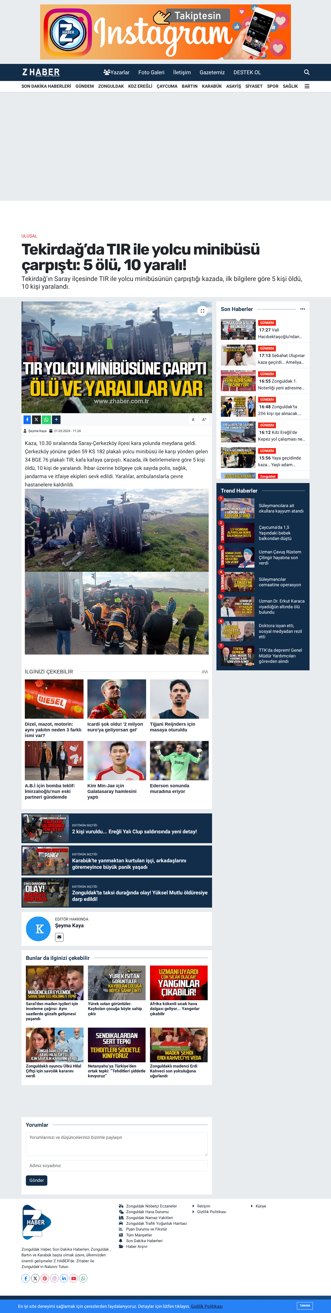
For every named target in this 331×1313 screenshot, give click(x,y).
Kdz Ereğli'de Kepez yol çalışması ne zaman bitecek (280, 436)
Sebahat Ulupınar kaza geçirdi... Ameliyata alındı (281, 359)
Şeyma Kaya (37, 431)
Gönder (36, 1180)
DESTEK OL (247, 72)
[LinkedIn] (64, 1278)
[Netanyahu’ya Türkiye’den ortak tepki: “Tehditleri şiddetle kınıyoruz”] (117, 1044)
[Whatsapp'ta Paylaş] (46, 420)
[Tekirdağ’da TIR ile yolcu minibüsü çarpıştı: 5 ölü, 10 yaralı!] (116, 357)
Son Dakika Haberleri (144, 1240)
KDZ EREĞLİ (140, 86)
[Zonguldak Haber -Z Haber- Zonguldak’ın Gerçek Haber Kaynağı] (40, 72)
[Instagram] (54, 1278)
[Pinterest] (45, 1278)
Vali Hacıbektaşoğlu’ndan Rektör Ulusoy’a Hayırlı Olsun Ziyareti (280, 333)
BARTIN (190, 86)
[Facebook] (25, 1278)
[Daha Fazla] (56, 420)
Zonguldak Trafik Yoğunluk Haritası (156, 1223)
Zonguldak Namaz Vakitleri (149, 1217)
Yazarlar (120, 72)
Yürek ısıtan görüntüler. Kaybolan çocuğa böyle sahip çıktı (115, 1008)
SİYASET (254, 86)
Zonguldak (268, 476)
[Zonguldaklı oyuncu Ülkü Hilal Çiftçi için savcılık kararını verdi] (55, 1044)
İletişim (182, 72)
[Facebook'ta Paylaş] (27, 420)
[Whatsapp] (83, 1278)
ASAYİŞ (233, 86)
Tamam (305, 1305)
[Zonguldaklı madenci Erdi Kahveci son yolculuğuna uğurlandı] (179, 1044)
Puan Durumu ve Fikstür (146, 1229)
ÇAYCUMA (167, 86)
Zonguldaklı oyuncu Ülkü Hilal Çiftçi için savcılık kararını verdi (53, 1071)
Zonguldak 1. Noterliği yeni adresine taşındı (280, 385)
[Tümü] (302, 308)
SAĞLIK (290, 86)
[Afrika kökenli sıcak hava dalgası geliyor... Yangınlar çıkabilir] (179, 982)
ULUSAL (29, 236)
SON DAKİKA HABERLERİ (46, 86)
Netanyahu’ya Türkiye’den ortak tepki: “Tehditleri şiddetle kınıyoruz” (117, 1071)
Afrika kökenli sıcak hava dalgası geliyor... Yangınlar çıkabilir (175, 1008)
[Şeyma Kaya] (38, 928)
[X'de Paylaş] (36, 420)
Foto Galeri (151, 72)
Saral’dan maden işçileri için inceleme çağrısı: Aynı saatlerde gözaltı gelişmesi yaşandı (52, 1011)
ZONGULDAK (111, 86)
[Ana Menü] (307, 86)
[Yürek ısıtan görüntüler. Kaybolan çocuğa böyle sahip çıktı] (117, 982)
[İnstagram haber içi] (165, 31)
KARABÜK (212, 86)
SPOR (273, 86)
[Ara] (307, 72)
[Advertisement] (165, 160)
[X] (35, 1278)
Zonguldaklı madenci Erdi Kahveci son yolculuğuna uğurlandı (173, 1071)
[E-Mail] (59, 937)
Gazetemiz (212, 72)
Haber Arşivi (136, 1246)
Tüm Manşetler (139, 1235)
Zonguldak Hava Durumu (147, 1212)
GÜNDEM (85, 86)
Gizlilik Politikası (211, 1212)
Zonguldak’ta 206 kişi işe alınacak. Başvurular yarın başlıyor (278, 410)
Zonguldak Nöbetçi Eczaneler (151, 1206)
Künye (261, 1206)
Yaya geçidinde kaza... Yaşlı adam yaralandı (279, 461)
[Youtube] (73, 1278)
